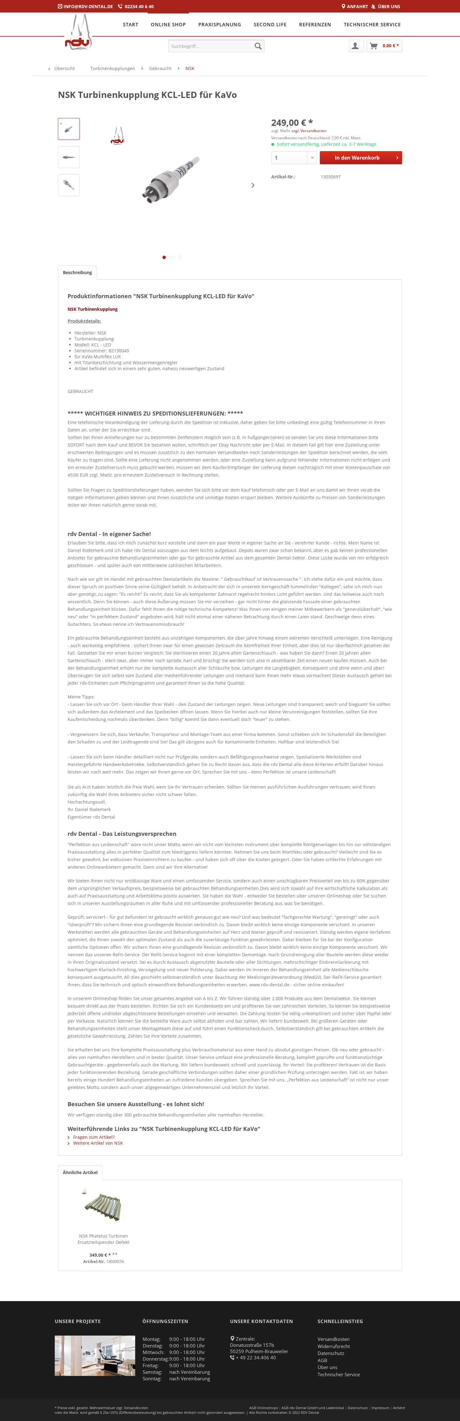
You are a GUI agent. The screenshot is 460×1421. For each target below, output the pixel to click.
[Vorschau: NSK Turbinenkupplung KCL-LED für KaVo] (69, 129)
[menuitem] (216, 46)
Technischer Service (339, 1374)
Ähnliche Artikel (80, 1172)
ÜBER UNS (389, 6)
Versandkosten (334, 1339)
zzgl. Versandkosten (309, 130)
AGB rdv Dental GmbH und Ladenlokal (313, 1407)
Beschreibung (77, 272)
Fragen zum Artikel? (93, 1137)
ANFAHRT (359, 6)
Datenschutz (331, 1353)
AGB (322, 1360)
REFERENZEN (315, 24)
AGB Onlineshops (263, 1407)
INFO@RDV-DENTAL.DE (88, 6)
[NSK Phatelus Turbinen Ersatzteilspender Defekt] (103, 1208)
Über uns (327, 1367)
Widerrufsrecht (334, 1346)
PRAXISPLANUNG (219, 24)
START (130, 24)
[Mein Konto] (356, 46)
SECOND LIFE (270, 24)
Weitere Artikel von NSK (97, 1143)
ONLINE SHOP (168, 24)
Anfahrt (399, 1407)
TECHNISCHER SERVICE (372, 24)
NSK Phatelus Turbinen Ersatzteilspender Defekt (103, 1239)
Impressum (380, 1407)
